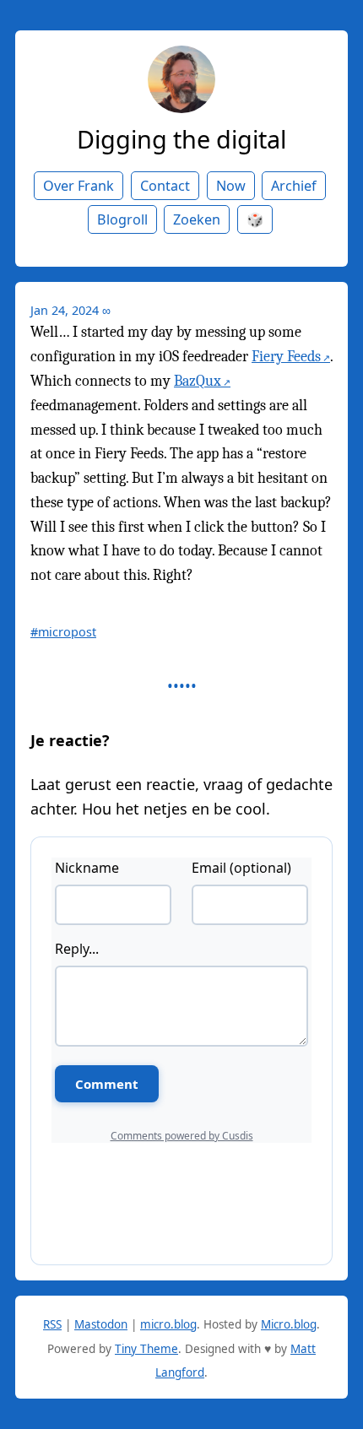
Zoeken (196, 219)
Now (231, 185)
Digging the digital (181, 138)
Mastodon (100, 1324)
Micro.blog (289, 1324)
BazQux (197, 381)
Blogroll (122, 219)
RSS (52, 1324)
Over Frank (78, 185)
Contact (165, 185)
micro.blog (168, 1324)
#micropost (63, 632)
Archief (294, 185)
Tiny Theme (146, 1348)
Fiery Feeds (286, 356)
